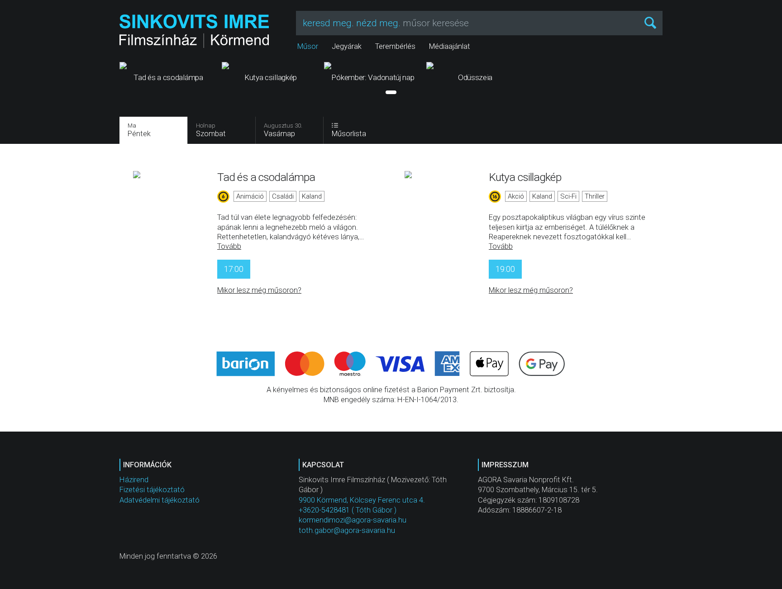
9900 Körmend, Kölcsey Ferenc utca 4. (362, 500)
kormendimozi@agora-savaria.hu (352, 520)
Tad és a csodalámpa (266, 177)
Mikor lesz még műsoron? (259, 290)
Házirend (133, 479)
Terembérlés (395, 46)
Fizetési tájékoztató (152, 489)
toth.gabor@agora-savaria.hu (347, 530)
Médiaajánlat (449, 46)
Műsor (307, 46)
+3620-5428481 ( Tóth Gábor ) (347, 510)
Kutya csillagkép (525, 177)
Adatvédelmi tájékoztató (159, 500)
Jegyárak (347, 46)
